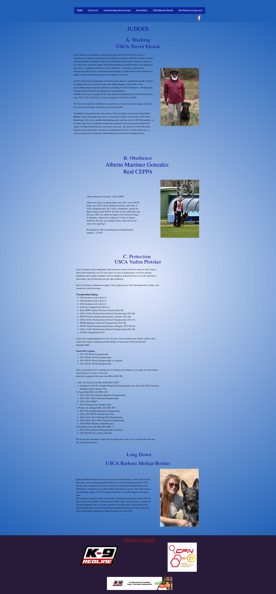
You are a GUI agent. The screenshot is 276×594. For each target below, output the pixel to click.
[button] (141, 11)
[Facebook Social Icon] (198, 17)
